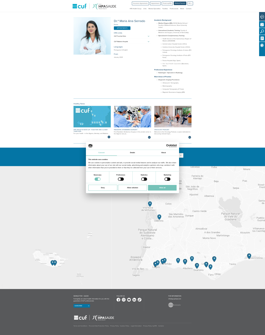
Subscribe (78, 306)
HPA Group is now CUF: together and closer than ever (90, 130)
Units (145, 9)
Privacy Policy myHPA (150, 326)
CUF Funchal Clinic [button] (120, 36)
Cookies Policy (124, 326)
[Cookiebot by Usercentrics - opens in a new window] (168, 145)
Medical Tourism (180, 3)
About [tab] (163, 153)
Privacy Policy (114, 326)
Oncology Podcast (161, 130)
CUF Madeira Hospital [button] (121, 41)
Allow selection (132, 188)
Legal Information (136, 326)
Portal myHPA (167, 3)
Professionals (174, 9)
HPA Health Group (135, 9)
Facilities (165, 9)
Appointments (122, 28)
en (190, 3)
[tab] (132, 36)
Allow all (162, 188)
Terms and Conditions (80, 326)
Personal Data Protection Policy (99, 326)
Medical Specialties (154, 9)
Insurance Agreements (140, 3)
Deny (103, 188)
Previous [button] (260, 52)
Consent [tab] (101, 153)
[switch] (121, 179)
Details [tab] (132, 153)
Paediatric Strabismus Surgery (125, 130)
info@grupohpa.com (174, 299)
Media (182, 9)
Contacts (189, 9)
